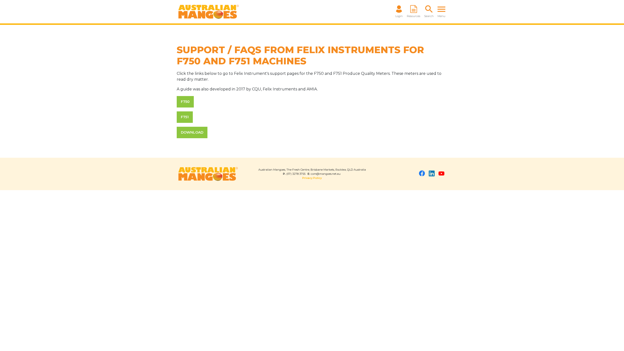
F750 (185, 101)
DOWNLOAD (192, 132)
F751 (185, 117)
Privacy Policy (312, 178)
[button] (429, 11)
